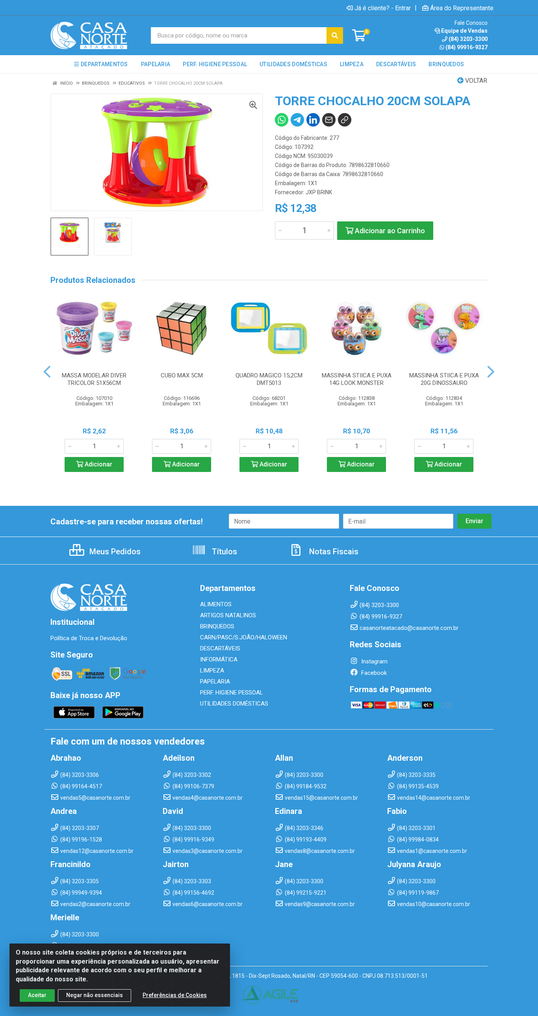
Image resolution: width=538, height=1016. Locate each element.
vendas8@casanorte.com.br (320, 851)
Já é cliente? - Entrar (382, 8)
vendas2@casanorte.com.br (95, 904)
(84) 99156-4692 (193, 893)
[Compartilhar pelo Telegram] (297, 119)
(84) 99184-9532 (306, 786)
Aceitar (37, 995)
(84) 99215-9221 (306, 893)
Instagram (374, 661)
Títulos (223, 551)
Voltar (475, 80)
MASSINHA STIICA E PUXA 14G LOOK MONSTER (356, 379)
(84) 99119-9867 (418, 893)
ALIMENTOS (216, 604)
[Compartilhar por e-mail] (329, 119)
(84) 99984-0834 (418, 839)
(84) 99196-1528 (81, 839)
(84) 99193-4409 (306, 839)
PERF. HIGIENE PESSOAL (231, 692)
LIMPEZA (212, 670)
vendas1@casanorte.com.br (432, 851)
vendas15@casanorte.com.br (321, 798)
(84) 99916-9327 (466, 47)
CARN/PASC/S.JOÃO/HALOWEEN (243, 637)
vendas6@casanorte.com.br (208, 904)
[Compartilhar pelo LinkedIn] (313, 119)
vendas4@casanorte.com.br (208, 798)
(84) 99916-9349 (193, 839)
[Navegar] (47, 372)
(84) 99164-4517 (81, 786)
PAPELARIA (215, 681)
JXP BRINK (319, 192)
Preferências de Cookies (175, 995)
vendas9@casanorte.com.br (320, 904)
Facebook (373, 672)
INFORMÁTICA (218, 659)
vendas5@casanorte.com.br (95, 798)
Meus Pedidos (114, 551)
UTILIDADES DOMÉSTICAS (234, 703)
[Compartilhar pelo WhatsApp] (281, 119)
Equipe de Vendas (464, 31)
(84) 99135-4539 (418, 786)
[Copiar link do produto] (344, 119)
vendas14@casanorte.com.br (433, 798)
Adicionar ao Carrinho (389, 231)
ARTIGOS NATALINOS (228, 615)
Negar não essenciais (94, 995)
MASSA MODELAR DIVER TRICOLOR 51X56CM (94, 379)
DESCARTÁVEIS (220, 648)
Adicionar (97, 464)
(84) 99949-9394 (81, 893)
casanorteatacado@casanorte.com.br (409, 628)
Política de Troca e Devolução (88, 638)
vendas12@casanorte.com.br (97, 851)
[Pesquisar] (335, 35)
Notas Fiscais (332, 551)
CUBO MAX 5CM (182, 375)
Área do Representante (461, 8)
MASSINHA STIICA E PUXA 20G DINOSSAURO (444, 379)
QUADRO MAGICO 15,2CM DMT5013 (269, 379)
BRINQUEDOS (217, 626)
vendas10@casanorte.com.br (433, 904)
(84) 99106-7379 (193, 786)
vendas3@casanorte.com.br (208, 851)
